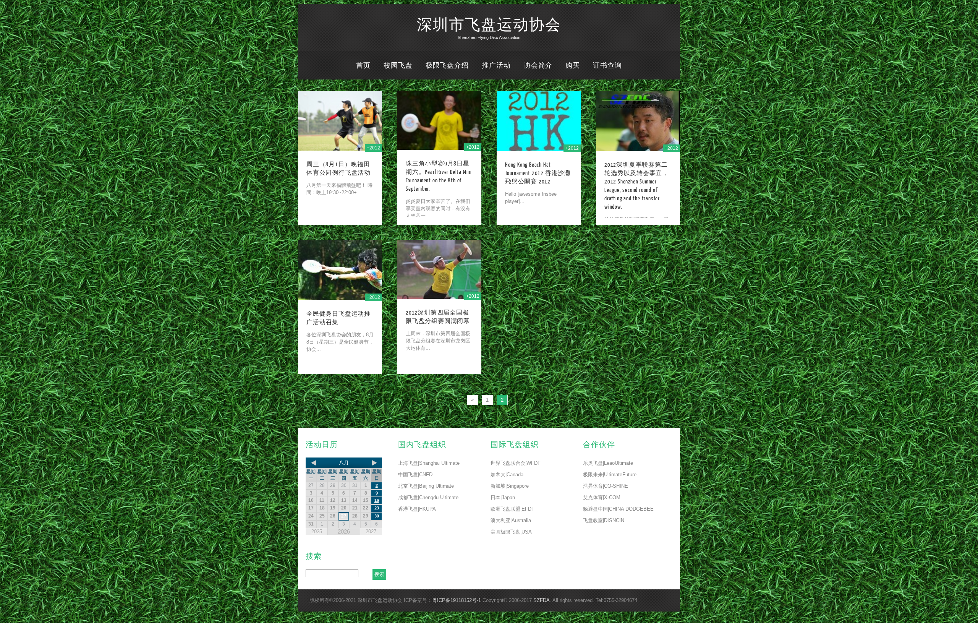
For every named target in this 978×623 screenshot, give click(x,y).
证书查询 (607, 65)
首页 (363, 65)
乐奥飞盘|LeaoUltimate (608, 463)
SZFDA (541, 600)
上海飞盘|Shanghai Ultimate (429, 463)
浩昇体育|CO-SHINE (605, 486)
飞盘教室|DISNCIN (603, 520)
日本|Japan (503, 497)
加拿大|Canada (507, 474)
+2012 (373, 148)
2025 (316, 531)
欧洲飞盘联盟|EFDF (512, 509)
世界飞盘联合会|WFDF (516, 463)
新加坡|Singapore (510, 486)
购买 (572, 65)
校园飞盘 (398, 65)
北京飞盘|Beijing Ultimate (426, 486)
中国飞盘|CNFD (415, 474)
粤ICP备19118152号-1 (456, 600)
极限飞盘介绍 (447, 65)
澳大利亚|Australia (511, 520)
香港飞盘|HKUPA (417, 509)
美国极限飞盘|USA (511, 532)
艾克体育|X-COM (601, 497)
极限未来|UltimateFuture (609, 474)
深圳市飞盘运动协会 (489, 25)
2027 (371, 531)
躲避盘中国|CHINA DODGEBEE (618, 509)
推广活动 (496, 65)
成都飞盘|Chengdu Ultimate (428, 497)
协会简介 (538, 65)
